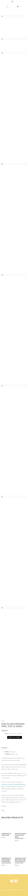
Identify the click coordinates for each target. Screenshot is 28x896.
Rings (2, 721)
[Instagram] (12, 881)
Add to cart (14, 737)
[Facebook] (16, 881)
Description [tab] (4, 747)
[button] (7, 6)
